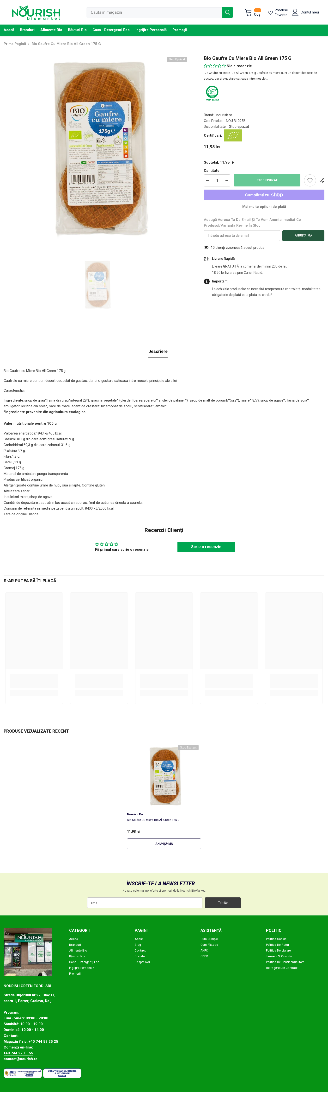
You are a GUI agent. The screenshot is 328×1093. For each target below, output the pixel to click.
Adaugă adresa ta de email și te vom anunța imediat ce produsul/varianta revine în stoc (252, 222)
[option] (96, 148)
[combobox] (154, 12)
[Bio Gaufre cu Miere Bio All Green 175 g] (164, 776)
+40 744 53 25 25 (43, 1041)
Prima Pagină (15, 44)
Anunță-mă (303, 235)
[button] (215, 66)
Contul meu (310, 12)
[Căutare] (159, 12)
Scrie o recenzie (206, 546)
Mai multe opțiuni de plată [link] (264, 207)
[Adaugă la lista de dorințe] (310, 180)
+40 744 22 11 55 (18, 1053)
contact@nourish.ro (20, 1059)
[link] (34, 684)
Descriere (158, 351)
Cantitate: (212, 170)
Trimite (223, 902)
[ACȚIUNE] (320, 180)
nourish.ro (224, 115)
